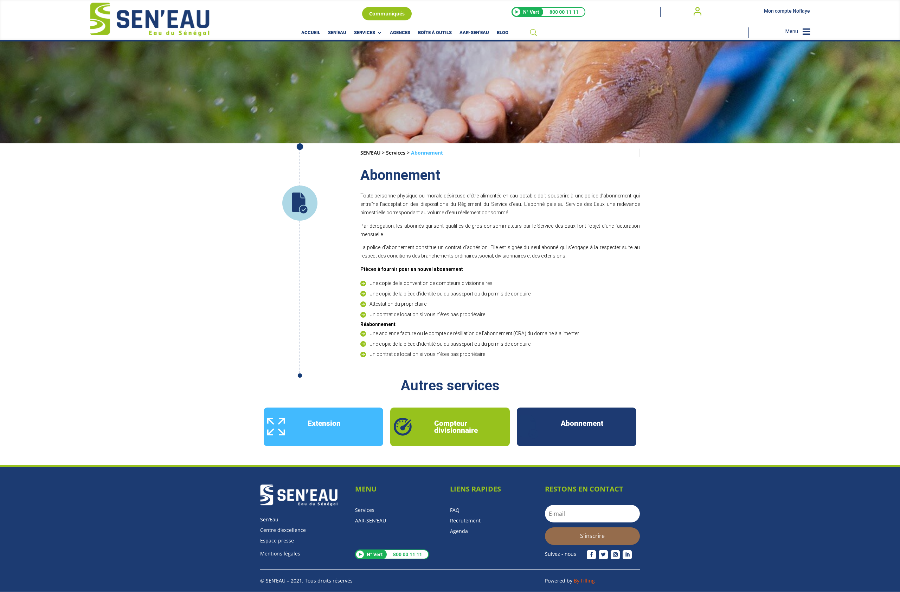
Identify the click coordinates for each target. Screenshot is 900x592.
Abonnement (582, 424)
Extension (324, 424)
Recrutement (465, 521)
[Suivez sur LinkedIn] (627, 554)
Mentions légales (280, 553)
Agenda (459, 531)
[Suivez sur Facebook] (591, 554)
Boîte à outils (435, 32)
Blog (502, 32)
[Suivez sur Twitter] (603, 554)
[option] (323, 427)
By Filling (584, 580)
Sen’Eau (337, 32)
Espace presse (277, 541)
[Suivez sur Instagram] (615, 554)
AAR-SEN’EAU (474, 32)
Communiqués (387, 13)
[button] (248, 427)
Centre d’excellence (283, 530)
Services (364, 32)
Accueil (310, 32)
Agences (400, 32)
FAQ (454, 510)
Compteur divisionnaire (456, 427)
